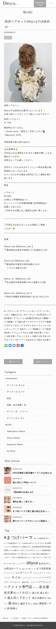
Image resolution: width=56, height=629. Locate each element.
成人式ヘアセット (19, 597)
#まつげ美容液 (39, 538)
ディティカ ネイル (16, 385)
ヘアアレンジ (43, 582)
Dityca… (6, 618)
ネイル (16, 577)
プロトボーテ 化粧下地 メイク (22, 582)
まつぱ (22, 569)
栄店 (9, 398)
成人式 (35, 592)
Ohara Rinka (13, 438)
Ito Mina (11, 451)
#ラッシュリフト (19, 563)
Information (11, 378)
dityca (32, 563)
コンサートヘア (23, 572)
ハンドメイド (26, 578)
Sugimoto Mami (15, 444)
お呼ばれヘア (11, 568)
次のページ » (42, 361)
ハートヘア (36, 578)
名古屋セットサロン (17, 592)
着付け (16, 603)
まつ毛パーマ (30, 569)
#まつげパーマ (18, 537)
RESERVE (40, 3)
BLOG (7, 37)
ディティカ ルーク (16, 392)
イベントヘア (9, 573)
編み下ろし (26, 603)
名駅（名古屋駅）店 (16, 405)
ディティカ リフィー (17, 411)
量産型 (35, 604)
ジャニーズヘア (39, 573)
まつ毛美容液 (43, 568)
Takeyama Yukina (16, 431)
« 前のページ (13, 361)
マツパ (35, 587)
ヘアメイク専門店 (18, 587)
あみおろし (45, 563)
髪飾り (14, 608)
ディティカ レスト (16, 418)
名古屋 (44, 587)
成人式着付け (39, 598)
